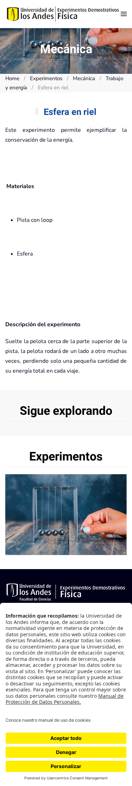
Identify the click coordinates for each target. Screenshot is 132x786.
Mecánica (66, 514)
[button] (124, 14)
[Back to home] (63, 14)
